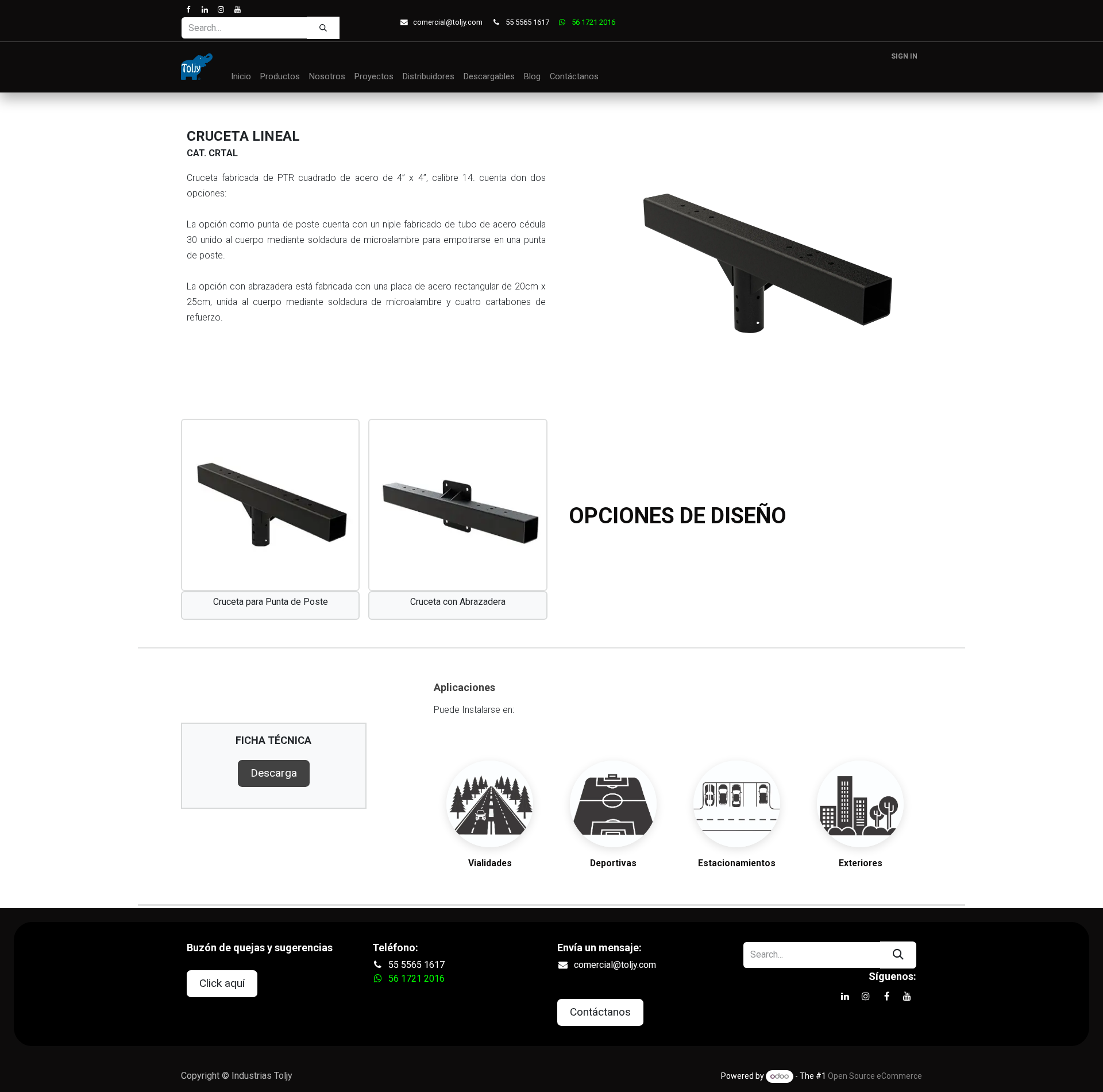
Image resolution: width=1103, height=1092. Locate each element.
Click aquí (222, 983)
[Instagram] (221, 9)
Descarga (273, 773)
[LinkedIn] (204, 9)
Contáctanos (600, 1011)
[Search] (323, 27)
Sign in (904, 56)
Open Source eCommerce (875, 1076)
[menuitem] (241, 77)
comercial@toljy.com (448, 22)
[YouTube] (237, 9)
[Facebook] (188, 9)
